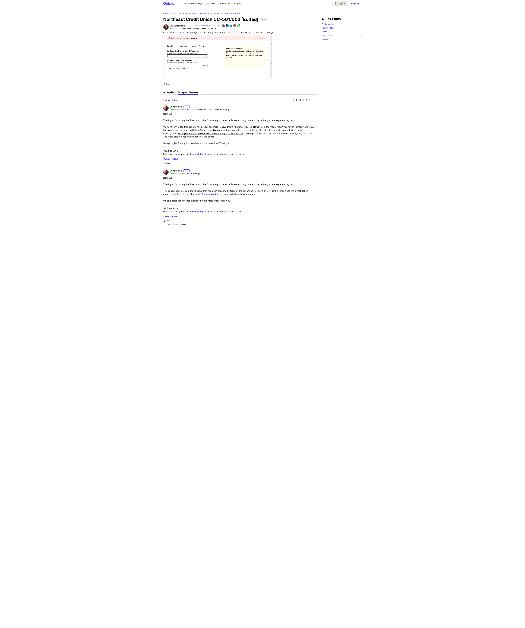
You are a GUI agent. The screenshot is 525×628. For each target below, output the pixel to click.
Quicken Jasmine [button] (206, 28)
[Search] (332, 3)
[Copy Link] (215, 28)
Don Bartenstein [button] (177, 26)
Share (166, 84)
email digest (199, 154)
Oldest (174, 100)
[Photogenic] (227, 26)
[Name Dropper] (223, 26)
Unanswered (342, 35)
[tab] (169, 92)
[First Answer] (238, 26)
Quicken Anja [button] (176, 107)
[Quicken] (170, 3)
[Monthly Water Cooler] (231, 26)
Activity (325, 31)
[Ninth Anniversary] (235, 26)
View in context (170, 159)
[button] (166, 27)
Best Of (325, 39)
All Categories (328, 24)
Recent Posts (328, 28)
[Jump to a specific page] (314, 100)
